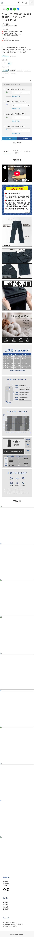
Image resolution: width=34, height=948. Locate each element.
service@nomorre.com (10, 926)
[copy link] (18, 9)
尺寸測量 (5, 906)
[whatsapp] (14, 9)
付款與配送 (6, 908)
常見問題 (5, 904)
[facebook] (11, 9)
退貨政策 (5, 910)
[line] (7, 9)
